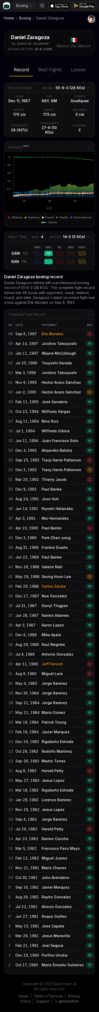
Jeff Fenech (52, 664)
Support (43, 1001)
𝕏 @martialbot (66, 1001)
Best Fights (50, 69)
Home (9, 18)
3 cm (79, 114)
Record (21, 69)
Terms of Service (48, 996)
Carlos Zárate (54, 586)
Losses (78, 69)
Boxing (22, 5)
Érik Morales (52, 334)
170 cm (19, 114)
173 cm (49, 114)
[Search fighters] (42, 5)
